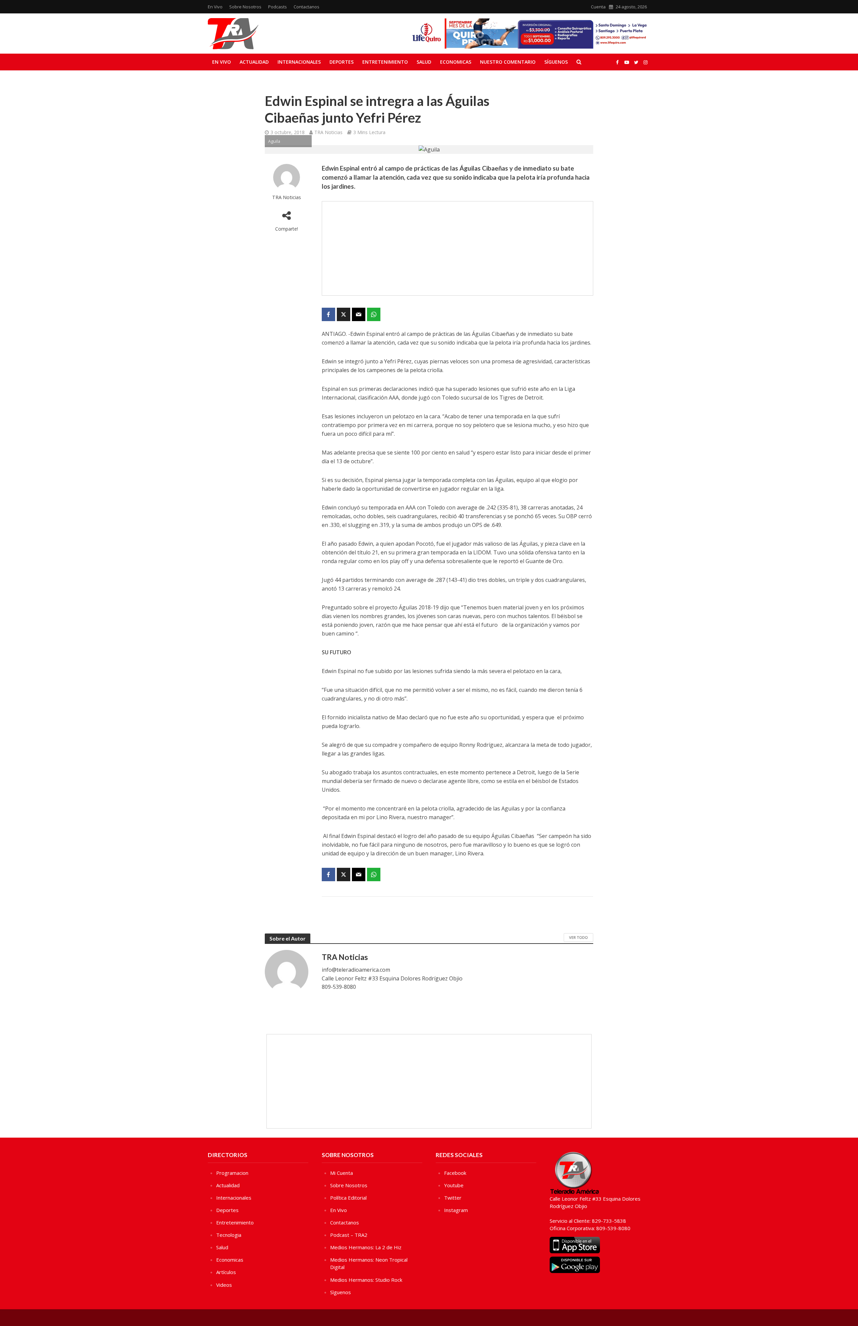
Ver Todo (578, 937)
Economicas (455, 62)
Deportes (341, 62)
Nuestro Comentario (508, 62)
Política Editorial (348, 1197)
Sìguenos (340, 1292)
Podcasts (277, 7)
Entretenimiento (385, 62)
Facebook (455, 1172)
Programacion (232, 1172)
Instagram (456, 1210)
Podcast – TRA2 (348, 1234)
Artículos (226, 1272)
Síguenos (556, 62)
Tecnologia (228, 1234)
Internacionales (299, 62)
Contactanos (306, 7)
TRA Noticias (328, 132)
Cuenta (598, 7)
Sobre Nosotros (245, 7)
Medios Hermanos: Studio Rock (366, 1279)
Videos (224, 1284)
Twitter (453, 1197)
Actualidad (254, 62)
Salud (424, 62)
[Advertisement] (457, 248)
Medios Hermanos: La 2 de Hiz (366, 1247)
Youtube (454, 1185)
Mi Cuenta (341, 1172)
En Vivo (215, 7)
